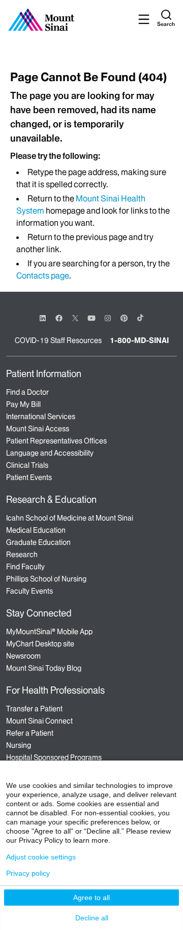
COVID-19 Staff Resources (58, 340)
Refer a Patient (29, 733)
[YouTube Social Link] (91, 317)
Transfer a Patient (34, 708)
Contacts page (42, 275)
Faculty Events (29, 591)
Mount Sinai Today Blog (43, 668)
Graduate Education (38, 542)
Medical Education (36, 530)
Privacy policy (28, 873)
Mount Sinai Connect (39, 721)
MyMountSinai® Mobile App (49, 631)
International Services (40, 416)
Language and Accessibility (50, 453)
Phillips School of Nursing (46, 578)
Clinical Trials (27, 465)
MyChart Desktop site (40, 643)
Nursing (18, 745)
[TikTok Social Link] (140, 317)
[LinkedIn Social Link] (43, 318)
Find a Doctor (27, 392)
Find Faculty (25, 566)
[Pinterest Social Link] (124, 317)
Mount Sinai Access (37, 428)
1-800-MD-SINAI (139, 340)
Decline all (91, 918)
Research (22, 554)
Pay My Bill (23, 404)
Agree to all (91, 897)
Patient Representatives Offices (56, 440)
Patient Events (29, 477)
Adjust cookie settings (41, 857)
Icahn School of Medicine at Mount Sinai (69, 518)
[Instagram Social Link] (108, 318)
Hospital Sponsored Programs (54, 757)
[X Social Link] (75, 318)
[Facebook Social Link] (59, 317)
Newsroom (23, 656)
